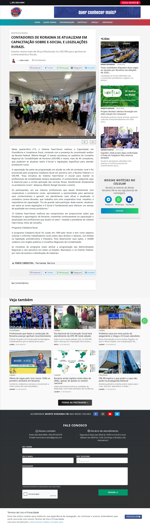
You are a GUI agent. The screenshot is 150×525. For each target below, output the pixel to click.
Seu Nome (27, 447)
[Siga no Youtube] (110, 414)
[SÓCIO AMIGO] (97, 12)
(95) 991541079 (55, 434)
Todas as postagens (74, 402)
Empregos (108, 22)
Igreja (94, 22)
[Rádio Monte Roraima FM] (30, 12)
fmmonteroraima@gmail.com (49, 437)
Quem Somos (49, 22)
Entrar (119, 211)
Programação (67, 22)
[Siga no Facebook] (95, 414)
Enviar (112, 492)
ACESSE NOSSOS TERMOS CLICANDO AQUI (46, 522)
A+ (93, 142)
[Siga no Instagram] (102, 414)
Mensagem (27, 466)
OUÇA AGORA (129, 2)
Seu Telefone (83, 456)
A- (85, 142)
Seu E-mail (27, 456)
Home (37, 22)
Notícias (82, 22)
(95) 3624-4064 (40, 434)
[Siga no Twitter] (117, 414)
